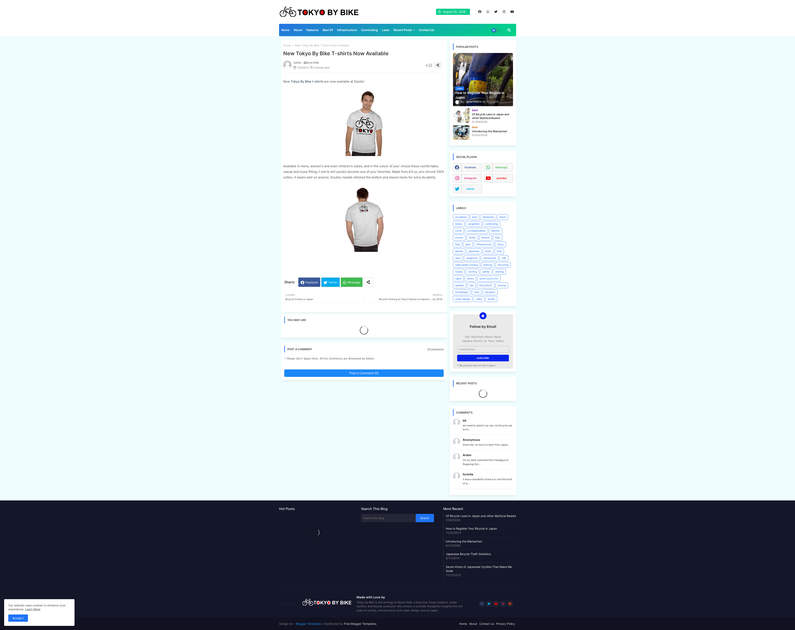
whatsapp (501, 167)
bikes (503, 217)
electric (495, 230)
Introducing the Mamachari (464, 541)
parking (487, 264)
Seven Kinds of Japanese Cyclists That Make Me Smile (479, 569)
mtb (504, 258)
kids (499, 251)
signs (458, 278)
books (458, 223)
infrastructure (484, 244)
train (476, 292)
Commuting (369, 30)
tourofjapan (462, 292)
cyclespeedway (476, 230)
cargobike (473, 223)
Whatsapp (353, 282)
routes (459, 271)
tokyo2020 (485, 285)
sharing (499, 271)
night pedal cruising (466, 264)
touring (502, 285)
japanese (474, 251)
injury (500, 244)
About (298, 30)
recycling (503, 264)
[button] (509, 30)
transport (490, 292)
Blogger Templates (308, 623)
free (457, 244)
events (459, 237)
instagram (470, 178)
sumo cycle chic (488, 278)
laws (458, 258)
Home (285, 30)
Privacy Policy (505, 623)
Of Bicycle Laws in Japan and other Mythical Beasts (481, 516)
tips (472, 285)
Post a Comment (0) (363, 373)
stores (470, 278)
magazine (472, 258)
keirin (488, 251)
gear (468, 244)
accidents (461, 217)
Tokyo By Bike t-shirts (307, 81)
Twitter (332, 282)
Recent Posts (403, 30)
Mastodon (289, 604)
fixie (497, 237)
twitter (470, 188)
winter (491, 299)
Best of (328, 30)
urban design (462, 299)
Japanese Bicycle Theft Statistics (468, 554)
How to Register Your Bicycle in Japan (471, 528)
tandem (459, 285)
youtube (501, 178)
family (472, 237)
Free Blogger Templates (360, 623)
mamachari (489, 258)
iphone (459, 251)
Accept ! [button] (18, 618)
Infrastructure (347, 30)
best (474, 217)
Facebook (311, 282)
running (472, 271)
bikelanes (488, 217)
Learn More (32, 609)
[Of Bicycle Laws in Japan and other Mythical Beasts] (461, 115)
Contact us (426, 30)
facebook (470, 167)
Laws (385, 30)
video (479, 299)
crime (458, 230)
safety (486, 271)
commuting (491, 223)
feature (485, 237)
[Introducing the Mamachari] (461, 132)
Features (312, 30)
